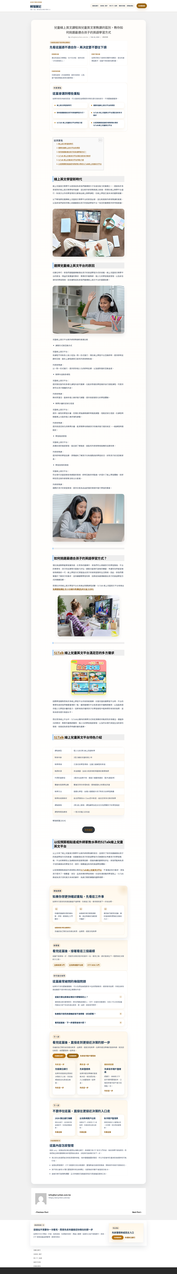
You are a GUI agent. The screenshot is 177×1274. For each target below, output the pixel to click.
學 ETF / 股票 (113, 6)
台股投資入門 (59, 965)
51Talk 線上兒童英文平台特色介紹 (71, 160)
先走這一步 (59, 1087)
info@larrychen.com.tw (79, 37)
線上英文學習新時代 (65, 143)
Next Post (136, 1212)
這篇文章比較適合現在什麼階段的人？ (71, 996)
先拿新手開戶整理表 (88, 1055)
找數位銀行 (95, 6)
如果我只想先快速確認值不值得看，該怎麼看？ (75, 1013)
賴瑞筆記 (35, 6)
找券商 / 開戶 (104, 6)
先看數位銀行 (59, 1056)
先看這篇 (58, 1132)
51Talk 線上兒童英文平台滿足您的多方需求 (74, 156)
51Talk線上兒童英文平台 (91, 870)
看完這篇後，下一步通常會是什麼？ (70, 1022)
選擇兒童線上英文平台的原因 (69, 147)
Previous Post (42, 1212)
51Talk (59, 652)
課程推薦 (105, 37)
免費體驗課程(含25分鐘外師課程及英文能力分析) (73, 589)
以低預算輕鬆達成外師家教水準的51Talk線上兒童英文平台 (80, 164)
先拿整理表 (141, 6)
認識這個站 (130, 6)
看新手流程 (122, 6)
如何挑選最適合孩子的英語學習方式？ (72, 152)
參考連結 (88, 829)
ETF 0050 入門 (93, 965)
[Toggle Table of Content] (99, 140)
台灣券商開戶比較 (76, 965)
